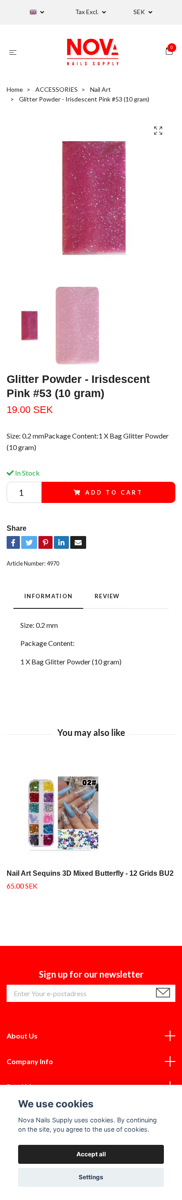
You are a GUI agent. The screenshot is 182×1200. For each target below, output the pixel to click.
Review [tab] (107, 596)
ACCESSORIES (56, 89)
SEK (139, 11)
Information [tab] (48, 596)
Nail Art (100, 89)
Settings (91, 1177)
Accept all (91, 1154)
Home (15, 89)
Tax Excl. (87, 11)
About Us (22, 1035)
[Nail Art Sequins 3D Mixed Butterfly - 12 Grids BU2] (91, 814)
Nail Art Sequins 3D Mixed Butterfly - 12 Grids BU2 (90, 873)
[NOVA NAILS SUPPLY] (92, 52)
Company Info (30, 1061)
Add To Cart (114, 492)
